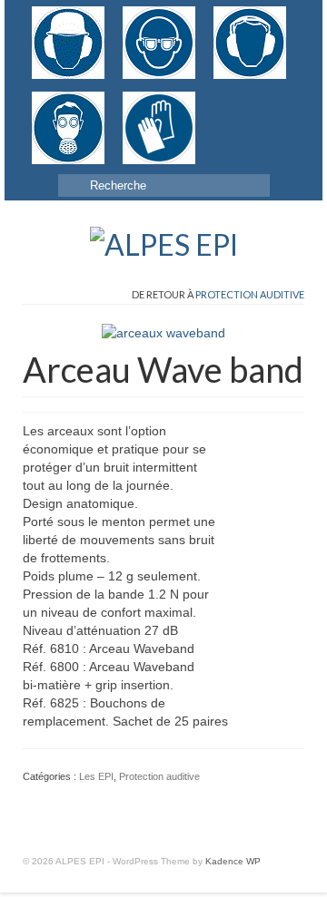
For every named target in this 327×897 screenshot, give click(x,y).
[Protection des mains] (159, 128)
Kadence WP (233, 861)
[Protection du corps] (232, 100)
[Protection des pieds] (213, 100)
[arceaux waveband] (163, 332)
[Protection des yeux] (159, 42)
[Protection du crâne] (68, 42)
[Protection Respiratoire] (68, 128)
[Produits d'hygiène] (250, 100)
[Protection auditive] (249, 42)
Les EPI (96, 776)
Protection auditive (249, 294)
